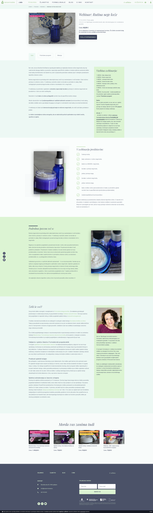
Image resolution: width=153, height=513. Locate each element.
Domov (30, 6)
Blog (71, 2)
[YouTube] (45, 503)
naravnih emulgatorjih (74, 316)
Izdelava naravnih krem (70, 314)
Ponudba (36, 6)
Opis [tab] (32, 55)
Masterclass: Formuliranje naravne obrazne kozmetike (49, 335)
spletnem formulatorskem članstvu (45, 344)
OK (151, 511)
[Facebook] (38, 503)
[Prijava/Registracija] (150, 2)
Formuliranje (59, 2)
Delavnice (40, 472)
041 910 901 (44, 492)
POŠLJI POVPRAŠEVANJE (88, 37)
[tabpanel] (52, 28)
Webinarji (42, 6)
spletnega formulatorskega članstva (107, 117)
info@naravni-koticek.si (47, 488)
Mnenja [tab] (59, 55)
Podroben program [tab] (45, 55)
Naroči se (97, 491)
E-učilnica (112, 473)
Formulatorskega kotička (62, 311)
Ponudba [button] (32, 2)
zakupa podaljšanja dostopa (50, 390)
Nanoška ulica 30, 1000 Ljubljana (49, 484)
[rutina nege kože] (52, 28)
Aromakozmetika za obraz (78, 321)
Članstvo (44, 2)
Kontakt (89, 2)
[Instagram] (42, 503)
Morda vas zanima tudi (76, 424)
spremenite (82, 511)
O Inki (79, 2)
